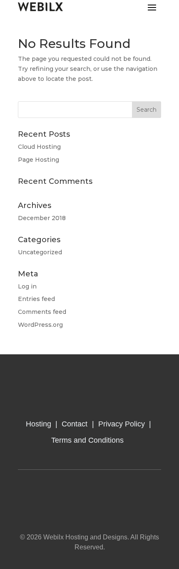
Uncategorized (40, 252)
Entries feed (36, 299)
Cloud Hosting (39, 146)
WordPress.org (40, 324)
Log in (27, 286)
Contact (74, 424)
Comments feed (42, 312)
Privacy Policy (121, 424)
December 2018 (42, 218)
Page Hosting (38, 159)
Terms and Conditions (87, 440)
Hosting (38, 424)
